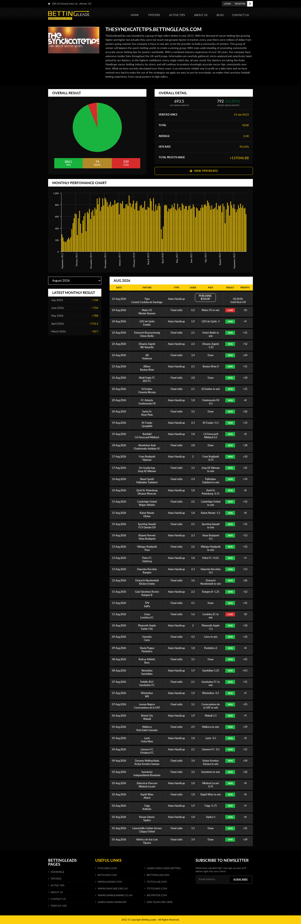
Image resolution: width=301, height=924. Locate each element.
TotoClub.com (157, 882)
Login (227, 4)
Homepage (57, 872)
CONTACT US (240, 15)
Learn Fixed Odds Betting (164, 868)
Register (240, 4)
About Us (57, 892)
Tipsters (56, 879)
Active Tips (177, 15)
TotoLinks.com (157, 888)
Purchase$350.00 (205, 297)
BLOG (220, 15)
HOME (135, 15)
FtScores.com (107, 868)
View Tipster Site (206, 170)
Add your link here (160, 902)
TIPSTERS (154, 15)
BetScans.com (107, 875)
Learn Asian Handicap (112, 902)
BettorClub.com (158, 875)
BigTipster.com (157, 895)
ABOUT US (200, 15)
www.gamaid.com (110, 882)
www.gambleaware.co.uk (115, 895)
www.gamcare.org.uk (113, 888)
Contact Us (58, 899)
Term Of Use (59, 906)
